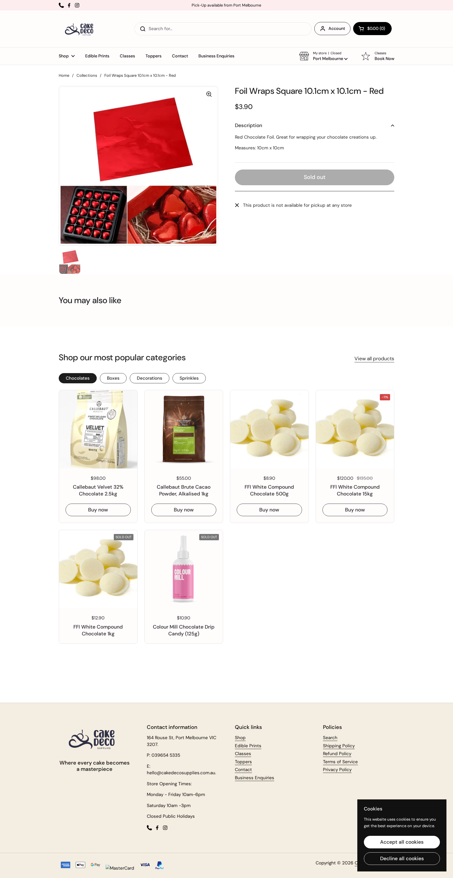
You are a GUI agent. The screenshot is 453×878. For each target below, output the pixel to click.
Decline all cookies (402, 858)
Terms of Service (340, 762)
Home (64, 75)
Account (336, 28)
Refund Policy (337, 753)
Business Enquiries (254, 778)
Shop (240, 737)
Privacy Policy (337, 769)
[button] (372, 28)
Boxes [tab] (113, 378)
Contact (243, 769)
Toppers (243, 762)
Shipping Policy (339, 746)
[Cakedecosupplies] (81, 29)
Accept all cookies (402, 842)
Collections (87, 75)
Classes (243, 753)
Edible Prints (248, 746)
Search (330, 737)
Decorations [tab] (149, 378)
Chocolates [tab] (78, 378)
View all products (374, 358)
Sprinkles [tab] (189, 378)
